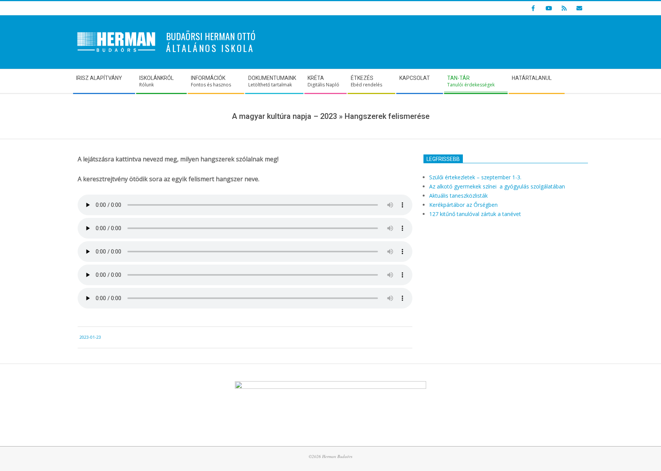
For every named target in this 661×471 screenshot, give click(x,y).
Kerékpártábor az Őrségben (463, 204)
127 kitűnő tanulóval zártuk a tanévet (475, 214)
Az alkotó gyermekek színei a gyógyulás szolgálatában (498, 186)
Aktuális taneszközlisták (458, 195)
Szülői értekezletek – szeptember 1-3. (475, 177)
